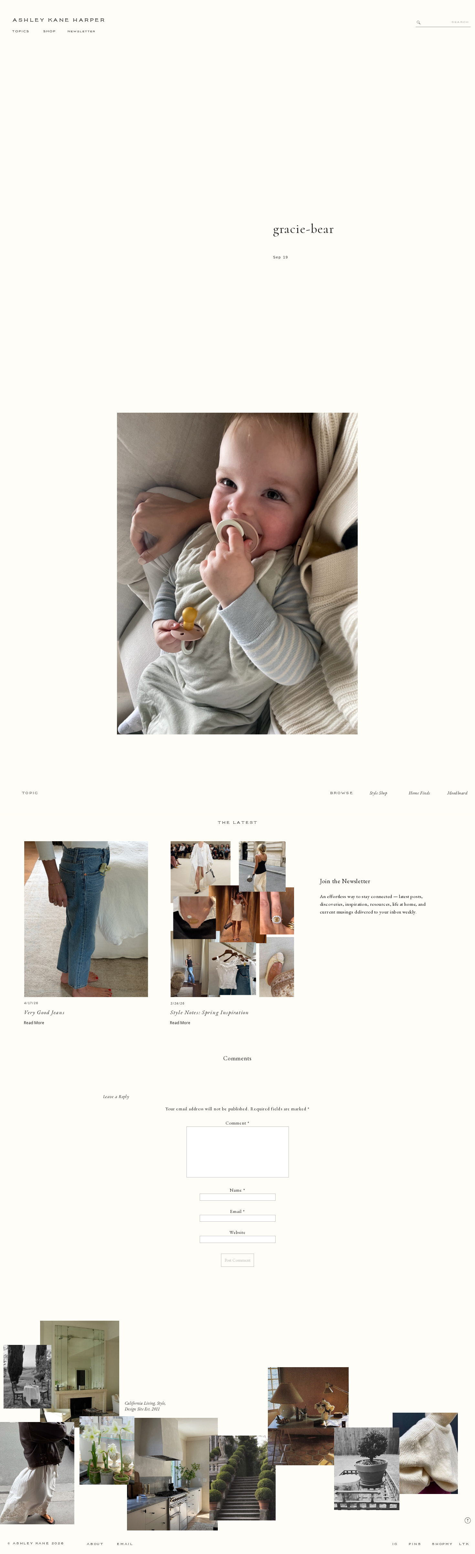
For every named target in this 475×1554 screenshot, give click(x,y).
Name (238, 1190)
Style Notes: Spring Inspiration (209, 1012)
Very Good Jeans (44, 1012)
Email (237, 1211)
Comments (237, 1058)
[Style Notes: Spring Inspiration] (232, 919)
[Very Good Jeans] (86, 919)
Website (237, 1232)
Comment (237, 1123)
